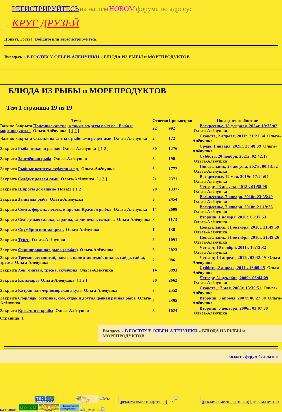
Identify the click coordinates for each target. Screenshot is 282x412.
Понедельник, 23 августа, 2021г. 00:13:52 (239, 166)
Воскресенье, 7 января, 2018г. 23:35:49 (236, 196)
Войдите (43, 39)
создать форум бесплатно (253, 356)
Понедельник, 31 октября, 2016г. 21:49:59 (239, 227)
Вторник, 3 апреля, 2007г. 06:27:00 (233, 298)
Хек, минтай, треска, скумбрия (47, 270)
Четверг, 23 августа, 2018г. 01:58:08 (233, 186)
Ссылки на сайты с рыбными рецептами (72, 138)
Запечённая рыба (34, 158)
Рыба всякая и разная (39, 148)
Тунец (24, 239)
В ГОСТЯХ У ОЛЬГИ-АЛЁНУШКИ (63, 56)
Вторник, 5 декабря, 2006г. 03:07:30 (234, 308)
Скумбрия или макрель (41, 229)
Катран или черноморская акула (50, 290)
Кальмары (28, 280)
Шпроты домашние (37, 189)
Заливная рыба (33, 199)
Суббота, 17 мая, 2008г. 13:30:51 (230, 288)
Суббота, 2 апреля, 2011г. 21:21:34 (232, 136)
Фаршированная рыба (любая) (48, 250)
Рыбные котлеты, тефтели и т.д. (48, 168)
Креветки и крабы (35, 310)
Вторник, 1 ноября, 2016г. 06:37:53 (233, 217)
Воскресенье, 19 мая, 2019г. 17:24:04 (234, 176)
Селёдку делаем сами (38, 179)
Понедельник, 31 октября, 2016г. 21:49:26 (239, 237)
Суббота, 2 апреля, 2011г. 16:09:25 (232, 267)
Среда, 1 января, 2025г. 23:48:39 (230, 146)
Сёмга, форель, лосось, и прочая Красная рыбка (64, 209)
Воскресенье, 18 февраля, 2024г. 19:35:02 (238, 126)
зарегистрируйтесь (78, 39)
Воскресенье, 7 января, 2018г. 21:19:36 (236, 207)
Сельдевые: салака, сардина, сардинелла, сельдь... (66, 219)
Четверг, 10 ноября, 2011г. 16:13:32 (233, 247)
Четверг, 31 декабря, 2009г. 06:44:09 (234, 277)
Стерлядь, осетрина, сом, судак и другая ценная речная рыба (77, 298)
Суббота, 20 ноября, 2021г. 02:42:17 (234, 156)
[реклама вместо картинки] (144, 401)
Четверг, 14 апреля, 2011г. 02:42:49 (233, 257)
